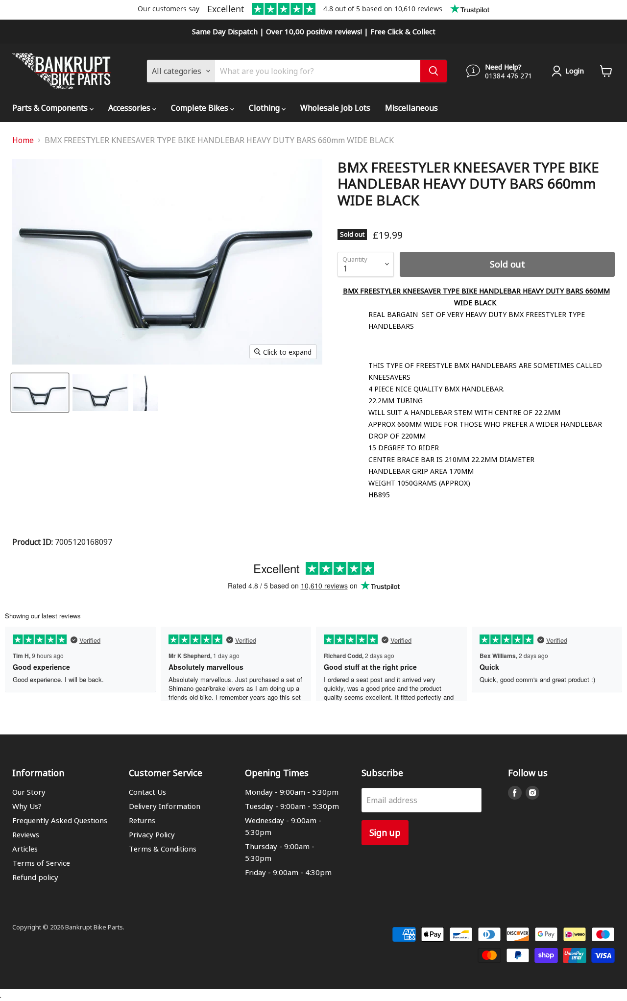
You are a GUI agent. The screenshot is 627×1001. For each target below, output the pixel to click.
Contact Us (147, 791)
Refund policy (35, 877)
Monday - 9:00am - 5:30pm (291, 791)
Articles (25, 848)
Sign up (385, 832)
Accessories (130, 107)
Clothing (265, 107)
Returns (142, 820)
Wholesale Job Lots (335, 107)
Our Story (29, 791)
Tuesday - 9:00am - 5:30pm (292, 806)
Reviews (25, 834)
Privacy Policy (152, 834)
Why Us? (27, 806)
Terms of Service (41, 862)
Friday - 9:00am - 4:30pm (288, 872)
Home (23, 140)
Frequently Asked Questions (59, 820)
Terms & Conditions (162, 848)
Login (574, 70)
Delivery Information (164, 806)
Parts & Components (51, 107)
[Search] (433, 71)
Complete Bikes (200, 107)
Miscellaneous (411, 107)
